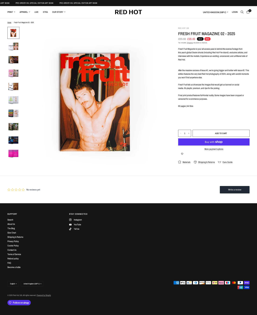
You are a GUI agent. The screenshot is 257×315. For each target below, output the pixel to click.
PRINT (10, 12)
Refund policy (13, 258)
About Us (11, 224)
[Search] (242, 12)
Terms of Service (14, 254)
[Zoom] (163, 33)
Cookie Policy (13, 245)
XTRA (45, 12)
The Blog (11, 228)
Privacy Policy (13, 241)
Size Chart (11, 232)
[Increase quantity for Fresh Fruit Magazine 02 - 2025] (189, 133)
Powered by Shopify (44, 295)
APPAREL (24, 12)
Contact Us (11, 249)
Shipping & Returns (15, 237)
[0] (247, 12)
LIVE (36, 12)
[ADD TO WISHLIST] (182, 154)
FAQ (9, 262)
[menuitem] (12, 12)
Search (10, 219)
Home (9, 22)
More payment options (213, 149)
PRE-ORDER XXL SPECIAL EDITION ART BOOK (32, 3)
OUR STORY (57, 12)
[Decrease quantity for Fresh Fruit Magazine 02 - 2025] (180, 133)
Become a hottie (14, 267)
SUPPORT (12, 214)
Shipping (190, 43)
